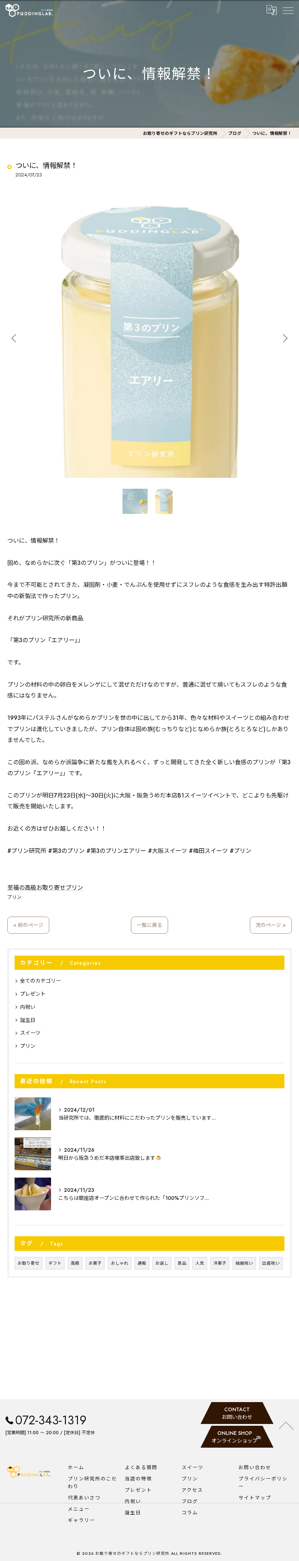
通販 (141, 1263)
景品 (182, 1263)
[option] (149, 338)
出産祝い (271, 1263)
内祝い (27, 1007)
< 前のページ (28, 925)
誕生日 (27, 1020)
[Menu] (287, 10)
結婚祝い (244, 1263)
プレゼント (33, 994)
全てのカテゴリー (40, 980)
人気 (199, 1263)
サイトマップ (254, 1497)
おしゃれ (119, 1263)
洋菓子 (219, 1263)
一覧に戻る (149, 925)
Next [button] (284, 338)
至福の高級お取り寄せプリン (45, 887)
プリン (14, 897)
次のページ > (271, 925)
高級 (75, 1263)
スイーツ (30, 1033)
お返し (161, 1263)
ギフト (55, 1263)
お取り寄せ (28, 1263)
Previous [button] (14, 338)
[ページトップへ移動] (286, 1425)
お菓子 (95, 1263)
